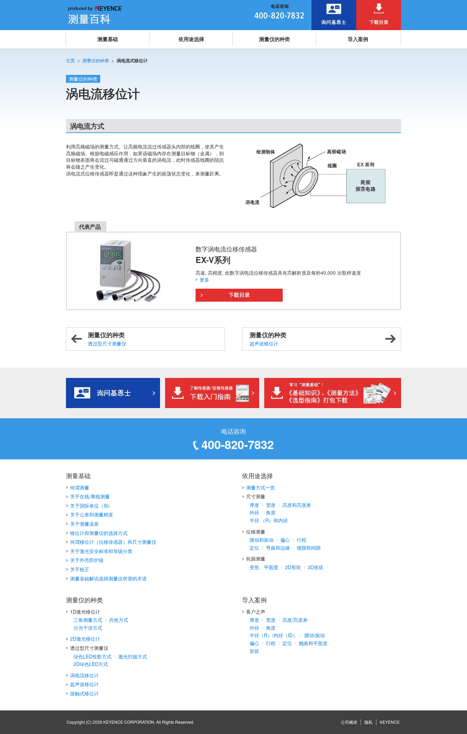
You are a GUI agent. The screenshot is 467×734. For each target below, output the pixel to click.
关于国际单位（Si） (91, 505)
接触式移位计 (84, 693)
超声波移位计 (268, 338)
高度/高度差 (295, 619)
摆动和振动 (261, 539)
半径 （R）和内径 (269, 520)
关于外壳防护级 (87, 559)
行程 (301, 539)
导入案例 (358, 39)
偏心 (285, 539)
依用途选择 (191, 39)
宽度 (271, 504)
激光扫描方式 (132, 656)
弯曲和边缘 (278, 547)
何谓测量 (79, 487)
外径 (254, 512)
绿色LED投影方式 (92, 656)
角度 (271, 512)
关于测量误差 (84, 523)
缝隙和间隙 (309, 547)
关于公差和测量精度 (91, 514)
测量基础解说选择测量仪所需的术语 (108, 578)
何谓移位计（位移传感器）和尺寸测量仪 (113, 541)
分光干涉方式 (88, 627)
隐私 (368, 722)
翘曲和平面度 (313, 643)
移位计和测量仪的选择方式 (99, 532)
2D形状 (293, 567)
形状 (254, 650)
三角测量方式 (88, 619)
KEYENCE (390, 722)
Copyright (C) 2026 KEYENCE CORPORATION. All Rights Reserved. (130, 722)
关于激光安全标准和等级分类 (101, 551)
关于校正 (79, 569)
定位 (254, 547)
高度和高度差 (296, 504)
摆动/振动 (314, 635)
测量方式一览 (260, 487)
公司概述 (349, 722)
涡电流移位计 (84, 675)
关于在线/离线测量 (90, 496)
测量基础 (107, 39)
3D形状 (315, 567)
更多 (204, 279)
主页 (70, 60)
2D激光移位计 (85, 638)
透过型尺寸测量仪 (107, 338)
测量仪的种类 (274, 39)
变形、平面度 (264, 567)
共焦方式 (118, 619)
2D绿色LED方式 (91, 663)
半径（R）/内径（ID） (273, 635)
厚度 (254, 504)
